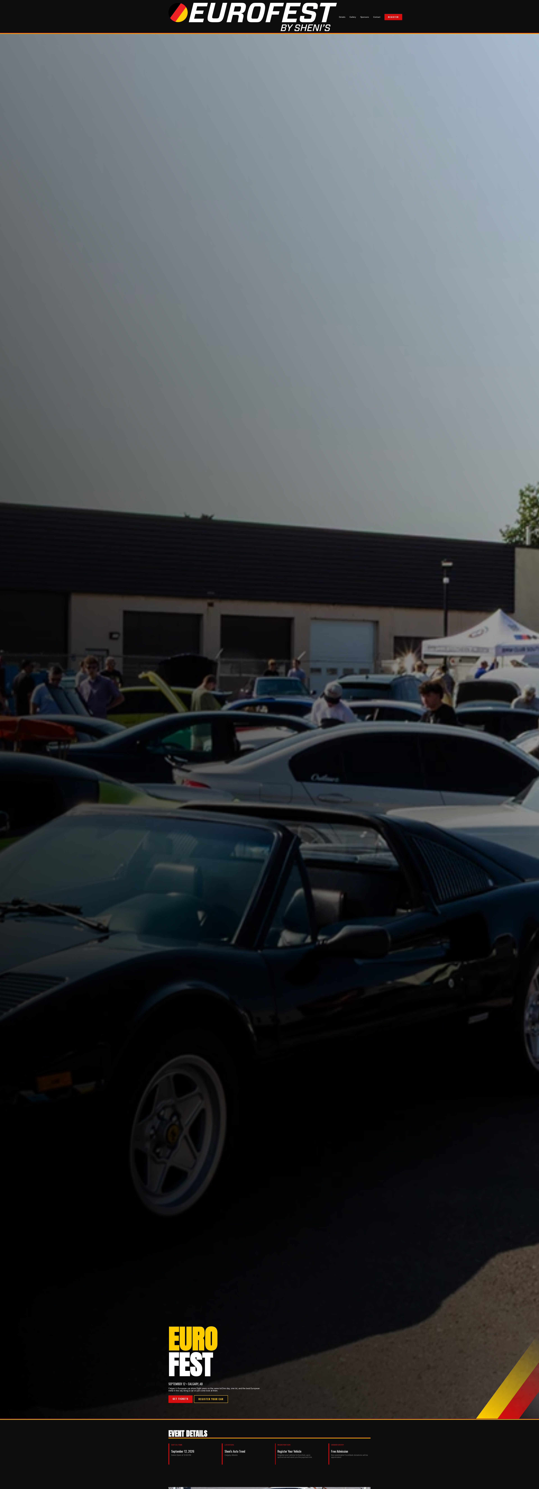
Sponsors (364, 17)
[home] (252, 17)
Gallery (353, 17)
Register (393, 16)
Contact (376, 17)
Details (342, 17)
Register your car (210, 1399)
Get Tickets (180, 1399)
